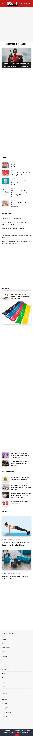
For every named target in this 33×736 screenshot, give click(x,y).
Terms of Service (6, 712)
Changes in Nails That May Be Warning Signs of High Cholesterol (20, 204)
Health (13, 162)
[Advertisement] (16, 24)
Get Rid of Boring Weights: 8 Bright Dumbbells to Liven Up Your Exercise (20, 455)
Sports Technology (7, 647)
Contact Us (5, 716)
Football (4, 682)
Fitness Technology (7, 669)
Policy (3, 686)
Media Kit (4, 703)
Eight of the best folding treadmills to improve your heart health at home (20, 296)
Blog (3, 643)
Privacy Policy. (25, 732)
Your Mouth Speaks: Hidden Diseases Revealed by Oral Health (19, 183)
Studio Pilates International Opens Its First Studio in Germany (19, 463)
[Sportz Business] (12, 4)
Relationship (5, 652)
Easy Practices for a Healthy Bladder (19, 166)
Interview (4, 656)
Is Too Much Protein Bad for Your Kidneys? (19, 502)
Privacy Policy (5, 708)
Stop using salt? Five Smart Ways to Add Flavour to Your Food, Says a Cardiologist (21, 495)
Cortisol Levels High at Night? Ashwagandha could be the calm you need (21, 487)
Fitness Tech (6, 539)
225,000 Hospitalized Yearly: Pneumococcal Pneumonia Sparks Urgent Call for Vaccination (20, 193)
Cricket (4, 677)
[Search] (29, 3)
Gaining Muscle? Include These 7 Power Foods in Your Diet (20, 478)
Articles (4, 639)
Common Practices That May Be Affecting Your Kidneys (21, 174)
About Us (4, 699)
